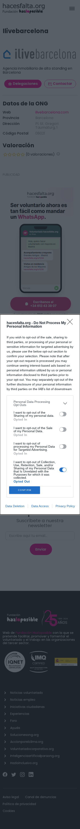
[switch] (62, 414)
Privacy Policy (65, 506)
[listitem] (40, 403)
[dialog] (40, 414)
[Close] (71, 323)
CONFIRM (24, 490)
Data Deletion (14, 506)
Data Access (40, 506)
